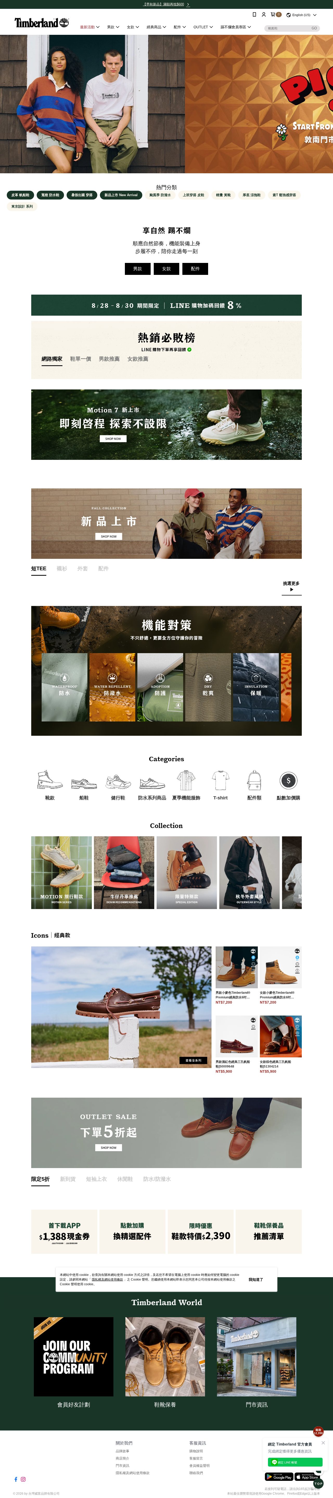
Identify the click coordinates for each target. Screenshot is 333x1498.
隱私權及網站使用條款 (107, 1279)
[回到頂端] (318, 1483)
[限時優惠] (318, 1431)
